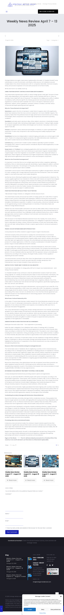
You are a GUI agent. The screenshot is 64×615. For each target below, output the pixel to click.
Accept (30, 609)
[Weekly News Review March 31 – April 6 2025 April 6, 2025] (1, 609)
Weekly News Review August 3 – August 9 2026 (49, 474)
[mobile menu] (6, 11)
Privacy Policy (42, 613)
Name (7, 513)
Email (7, 521)
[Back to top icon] (57, 594)
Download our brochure (15, 540)
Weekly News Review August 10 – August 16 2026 (31, 474)
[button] (61, 596)
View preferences (55, 609)
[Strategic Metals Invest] (22, 4)
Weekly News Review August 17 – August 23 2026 (13, 474)
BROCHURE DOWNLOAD (46, 11)
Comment (8, 494)
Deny (42, 609)
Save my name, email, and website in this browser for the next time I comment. (29, 528)
